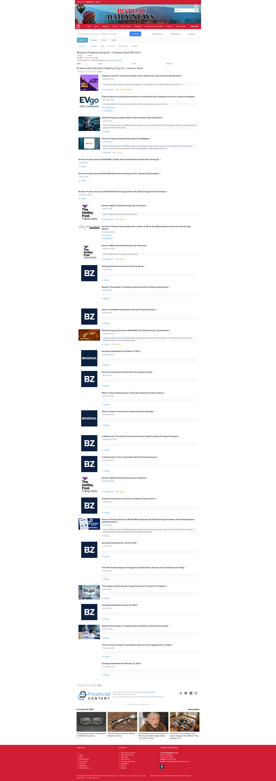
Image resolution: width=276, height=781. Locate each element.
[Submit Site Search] (196, 10)
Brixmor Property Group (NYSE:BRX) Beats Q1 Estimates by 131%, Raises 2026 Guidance (119, 173)
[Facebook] (186, 695)
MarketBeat (107, 152)
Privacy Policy (144, 697)
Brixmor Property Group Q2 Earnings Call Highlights (127, 138)
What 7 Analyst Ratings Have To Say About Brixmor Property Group (133, 393)
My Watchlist (175, 34)
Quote (100, 64)
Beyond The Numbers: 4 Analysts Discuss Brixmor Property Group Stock (136, 287)
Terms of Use (123, 775)
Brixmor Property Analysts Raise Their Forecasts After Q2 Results (133, 118)
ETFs (104, 40)
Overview (93, 46)
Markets (82, 40)
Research (169, 64)
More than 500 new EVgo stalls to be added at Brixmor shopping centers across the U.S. (135, 104)
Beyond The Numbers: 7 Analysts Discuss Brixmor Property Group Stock (136, 626)
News (102, 46)
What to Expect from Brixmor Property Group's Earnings (128, 411)
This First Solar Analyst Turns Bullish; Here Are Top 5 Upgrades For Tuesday (137, 645)
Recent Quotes (157, 34)
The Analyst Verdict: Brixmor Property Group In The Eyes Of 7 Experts (135, 586)
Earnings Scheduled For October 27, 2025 (122, 351)
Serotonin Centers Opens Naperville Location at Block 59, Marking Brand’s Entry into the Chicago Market (146, 227)
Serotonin (108, 235)
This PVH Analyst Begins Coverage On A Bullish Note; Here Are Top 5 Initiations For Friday (144, 567)
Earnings (120, 152)
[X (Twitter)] (181, 695)
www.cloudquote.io (149, 692)
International (122, 46)
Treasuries (134, 46)
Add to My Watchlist (116, 60)
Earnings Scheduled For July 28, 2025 (120, 543)
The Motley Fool (108, 89)
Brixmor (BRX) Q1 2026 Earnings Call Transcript (125, 205)
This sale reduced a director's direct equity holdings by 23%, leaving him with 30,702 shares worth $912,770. (143, 84)
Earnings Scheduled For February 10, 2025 (122, 663)
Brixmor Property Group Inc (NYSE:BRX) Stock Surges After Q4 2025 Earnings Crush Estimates (123, 191)
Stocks (94, 40)
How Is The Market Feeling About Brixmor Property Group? (130, 309)
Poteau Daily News (93, 775)
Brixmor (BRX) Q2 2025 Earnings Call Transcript (125, 478)
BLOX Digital (187, 775)
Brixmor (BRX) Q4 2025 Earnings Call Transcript (125, 245)
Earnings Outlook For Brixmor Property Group (124, 266)
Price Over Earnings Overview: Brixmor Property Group (128, 372)
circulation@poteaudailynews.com (177, 761)
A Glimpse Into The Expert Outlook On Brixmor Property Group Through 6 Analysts (141, 436)
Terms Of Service (157, 697)
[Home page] (138, 10)
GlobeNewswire (108, 110)
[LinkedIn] (191, 695)
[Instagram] (196, 695)
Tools (113, 40)
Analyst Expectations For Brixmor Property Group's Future (129, 498)
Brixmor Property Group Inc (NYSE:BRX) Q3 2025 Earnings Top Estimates (136, 330)
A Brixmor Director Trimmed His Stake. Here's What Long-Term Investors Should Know (142, 76)
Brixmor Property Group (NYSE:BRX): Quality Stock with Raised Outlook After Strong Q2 (119, 159)
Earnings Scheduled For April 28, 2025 (120, 605)
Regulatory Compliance (125, 89)
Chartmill (83, 166)
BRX (137, 52)
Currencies (111, 46)
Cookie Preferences (93, 778)
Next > (100, 72)
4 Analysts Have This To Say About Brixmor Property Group (130, 457)
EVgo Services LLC (110, 107)
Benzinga (106, 131)
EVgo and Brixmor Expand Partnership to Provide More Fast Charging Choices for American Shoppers (148, 96)
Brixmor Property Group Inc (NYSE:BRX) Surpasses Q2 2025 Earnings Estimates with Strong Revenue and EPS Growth (148, 520)
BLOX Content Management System (169, 775)
